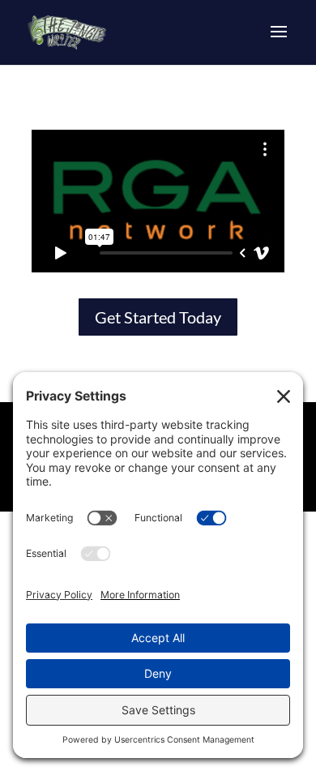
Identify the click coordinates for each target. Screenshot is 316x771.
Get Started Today (158, 317)
